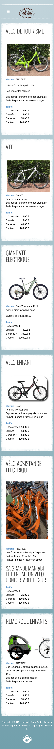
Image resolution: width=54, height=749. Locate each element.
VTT (9, 147)
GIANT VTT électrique (18, 255)
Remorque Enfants (26, 621)
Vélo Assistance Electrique (23, 466)
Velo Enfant (19, 362)
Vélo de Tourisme (25, 31)
